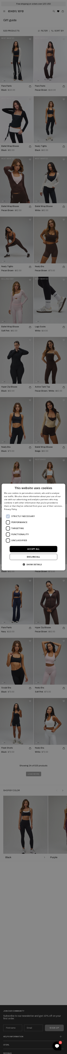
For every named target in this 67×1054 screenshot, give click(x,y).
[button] (33, 564)
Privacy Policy (10, 509)
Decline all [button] (33, 556)
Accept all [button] (33, 548)
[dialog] (33, 527)
